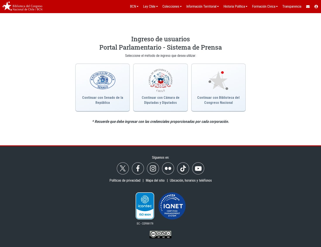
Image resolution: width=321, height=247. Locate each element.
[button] (160, 88)
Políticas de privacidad (124, 180)
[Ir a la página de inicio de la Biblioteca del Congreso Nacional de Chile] (22, 6)
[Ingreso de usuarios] (316, 6)
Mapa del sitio (155, 180)
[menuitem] (308, 6)
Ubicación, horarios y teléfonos (191, 180)
